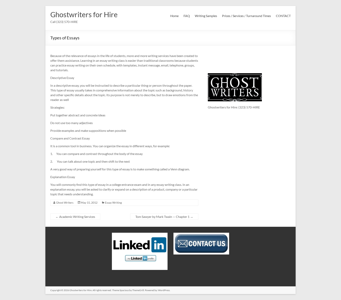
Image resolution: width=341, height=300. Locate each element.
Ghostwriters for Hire (84, 14)
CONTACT (283, 16)
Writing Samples (206, 16)
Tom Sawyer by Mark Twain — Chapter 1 (164, 216)
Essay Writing (113, 202)
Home (174, 16)
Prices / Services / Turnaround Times (246, 16)
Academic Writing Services (75, 216)
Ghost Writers (64, 202)
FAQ (187, 16)
